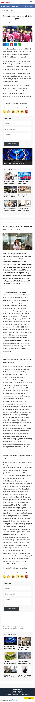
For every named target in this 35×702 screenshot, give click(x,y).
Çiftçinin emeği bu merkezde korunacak (23, 197)
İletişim (27, 694)
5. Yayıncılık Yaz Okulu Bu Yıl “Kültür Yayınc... (10, 197)
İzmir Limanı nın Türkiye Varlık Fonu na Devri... (24, 663)
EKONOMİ (12, 221)
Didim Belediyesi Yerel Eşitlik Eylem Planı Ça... (23, 210)
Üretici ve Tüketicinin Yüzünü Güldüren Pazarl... (9, 677)
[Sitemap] (26, 693)
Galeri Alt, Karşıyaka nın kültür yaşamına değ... (10, 210)
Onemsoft (19, 691)
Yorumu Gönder (11, 143)
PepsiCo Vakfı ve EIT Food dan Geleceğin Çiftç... (24, 677)
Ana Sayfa (5, 10)
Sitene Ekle (21, 694)
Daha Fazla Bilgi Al (14, 700)
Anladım (29, 698)
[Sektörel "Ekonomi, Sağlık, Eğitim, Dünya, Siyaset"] (5, 2)
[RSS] (22, 693)
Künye (7, 694)
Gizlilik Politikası (14, 694)
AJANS (11, 10)
